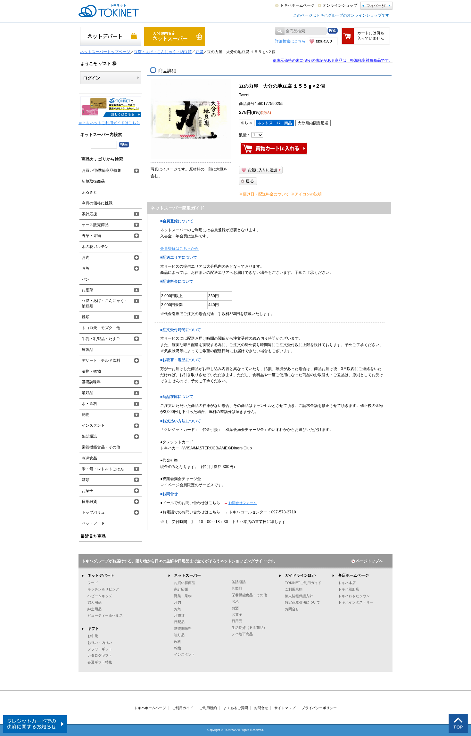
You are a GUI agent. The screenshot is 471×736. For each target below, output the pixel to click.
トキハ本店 (347, 583)
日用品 (237, 621)
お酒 (235, 608)
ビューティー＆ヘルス (105, 615)
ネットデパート (100, 575)
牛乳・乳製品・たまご (101, 338)
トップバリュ (93, 512)
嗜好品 (87, 393)
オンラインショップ (340, 5)
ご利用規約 (293, 589)
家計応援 (89, 214)
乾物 (85, 414)
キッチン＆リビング (103, 589)
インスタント (93, 425)
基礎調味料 (91, 382)
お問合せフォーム (242, 503)
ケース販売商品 (95, 225)
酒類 (85, 480)
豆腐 (199, 52)
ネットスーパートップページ (105, 52)
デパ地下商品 (242, 634)
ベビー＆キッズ (99, 596)
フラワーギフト (99, 649)
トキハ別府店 (348, 589)
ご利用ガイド (182, 708)
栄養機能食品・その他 (101, 447)
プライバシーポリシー (319, 708)
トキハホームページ (297, 5)
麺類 (85, 317)
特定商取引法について (302, 602)
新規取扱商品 (93, 181)
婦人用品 (94, 602)
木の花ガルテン (95, 246)
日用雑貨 (89, 501)
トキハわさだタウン (354, 596)
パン (85, 279)
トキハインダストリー (355, 602)
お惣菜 (87, 290)
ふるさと (89, 192)
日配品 (179, 622)
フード (92, 583)
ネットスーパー (187, 575)
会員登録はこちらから (179, 248)
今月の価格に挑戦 (97, 203)
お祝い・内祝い (99, 643)
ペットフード (93, 523)
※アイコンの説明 (306, 194)
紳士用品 (94, 609)
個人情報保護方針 (299, 596)
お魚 (85, 268)
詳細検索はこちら (290, 41)
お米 (235, 601)
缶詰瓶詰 (89, 436)
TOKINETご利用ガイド (303, 583)
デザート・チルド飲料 (101, 360)
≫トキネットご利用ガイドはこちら (109, 123)
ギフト (93, 628)
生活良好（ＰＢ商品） (249, 627)
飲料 (177, 642)
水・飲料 (89, 403)
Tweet (244, 95)
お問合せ (292, 609)
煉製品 (87, 349)
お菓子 (87, 490)
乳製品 (237, 588)
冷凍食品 (89, 458)
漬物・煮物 (91, 371)
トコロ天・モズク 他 (101, 328)
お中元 (92, 636)
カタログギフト (99, 655)
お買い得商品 (184, 583)
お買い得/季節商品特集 (101, 170)
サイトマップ (284, 708)
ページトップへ (369, 561)
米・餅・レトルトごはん (103, 469)
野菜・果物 (91, 235)
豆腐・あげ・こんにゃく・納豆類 (163, 52)
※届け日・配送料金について (264, 194)
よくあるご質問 (235, 708)
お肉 (85, 257)
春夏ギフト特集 (99, 662)
